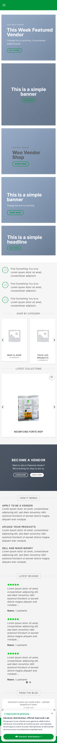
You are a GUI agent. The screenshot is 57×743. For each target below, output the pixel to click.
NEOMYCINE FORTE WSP (28, 432)
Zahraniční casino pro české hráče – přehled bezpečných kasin (28, 703)
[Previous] (3, 340)
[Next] (54, 340)
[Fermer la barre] (52, 713)
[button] (4, 5)
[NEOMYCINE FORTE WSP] (28, 401)
